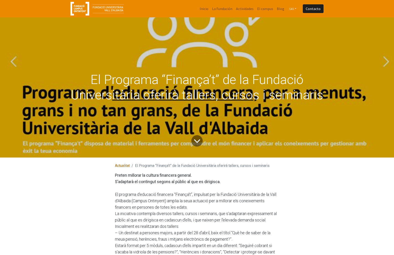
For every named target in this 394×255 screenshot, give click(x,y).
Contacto (313, 8)
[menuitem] (204, 8)
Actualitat (122, 165)
